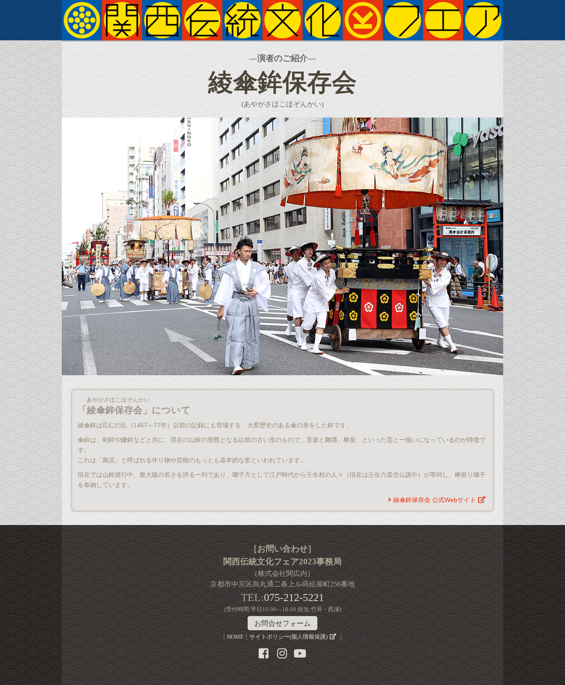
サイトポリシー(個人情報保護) (288, 637)
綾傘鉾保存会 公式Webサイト (434, 499)
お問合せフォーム (282, 623)
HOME (235, 637)
